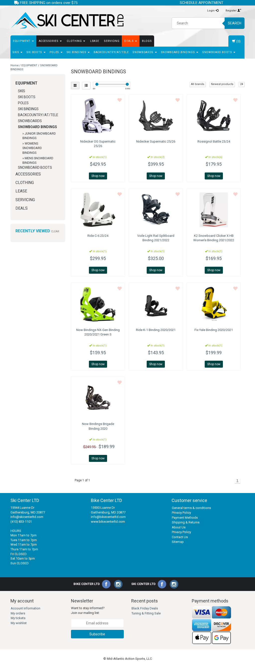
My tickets (18, 618)
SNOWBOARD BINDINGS (178, 52)
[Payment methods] (212, 625)
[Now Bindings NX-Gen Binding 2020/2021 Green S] (98, 304)
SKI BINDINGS (76, 52)
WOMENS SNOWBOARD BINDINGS (32, 148)
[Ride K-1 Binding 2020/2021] (155, 304)
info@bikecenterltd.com (108, 517)
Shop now (98, 176)
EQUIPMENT (22, 41)
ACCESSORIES (49, 41)
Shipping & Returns (185, 522)
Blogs (147, 41)
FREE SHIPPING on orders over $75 (48, 2)
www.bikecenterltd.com (108, 521)
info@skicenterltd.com (26, 517)
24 (241, 84)
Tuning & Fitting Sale (146, 613)
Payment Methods (185, 517)
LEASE (94, 41)
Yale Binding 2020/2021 (213, 330)
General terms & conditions (191, 508)
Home (14, 65)
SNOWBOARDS (143, 52)
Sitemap (178, 542)
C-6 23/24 (97, 236)
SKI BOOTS (34, 52)
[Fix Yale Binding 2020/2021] (214, 304)
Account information (25, 608)
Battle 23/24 (213, 141)
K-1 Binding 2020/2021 (156, 330)
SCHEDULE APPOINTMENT (201, 2)
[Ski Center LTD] (67, 20)
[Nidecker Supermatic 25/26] (155, 115)
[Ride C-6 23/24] (98, 210)
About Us (179, 527)
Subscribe (97, 634)
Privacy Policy (181, 512)
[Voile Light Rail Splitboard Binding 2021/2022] (155, 210)
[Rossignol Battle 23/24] (214, 115)
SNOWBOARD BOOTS (217, 52)
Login (211, 10)
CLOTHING (75, 41)
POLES (55, 52)
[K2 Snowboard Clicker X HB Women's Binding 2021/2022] (214, 210)
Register (231, 10)
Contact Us (180, 537)
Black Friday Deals (144, 608)
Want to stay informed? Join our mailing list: (88, 610)
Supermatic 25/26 (155, 141)
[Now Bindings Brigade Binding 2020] (98, 398)
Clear (55, 231)
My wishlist (19, 623)
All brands (197, 84)
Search (234, 23)
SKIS (16, 52)
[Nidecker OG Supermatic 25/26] (98, 115)
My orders (18, 613)
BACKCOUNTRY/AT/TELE (111, 52)
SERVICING (111, 41)
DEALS (129, 41)
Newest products (222, 84)
